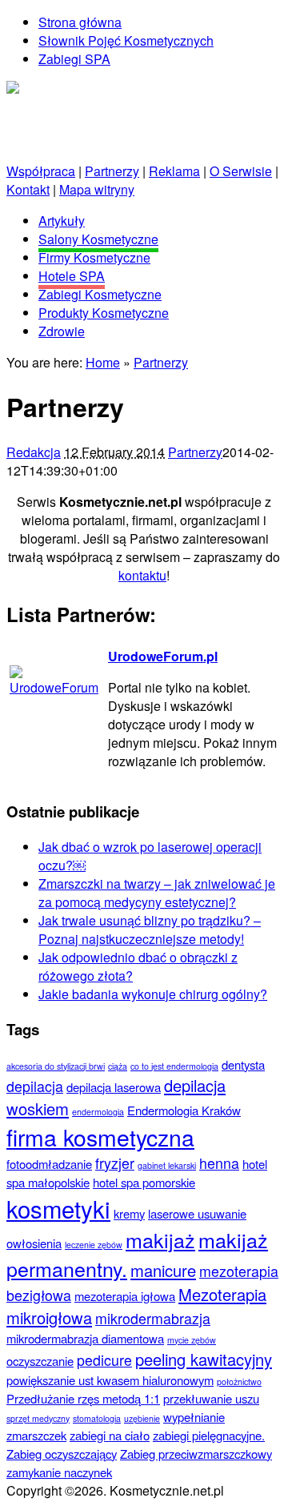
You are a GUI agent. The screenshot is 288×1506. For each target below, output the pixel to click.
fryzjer (114, 1163)
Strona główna (80, 22)
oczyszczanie (40, 1360)
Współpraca (40, 171)
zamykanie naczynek (59, 1472)
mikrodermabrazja (152, 1318)
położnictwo (239, 1381)
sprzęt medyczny (38, 1418)
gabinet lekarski (167, 1165)
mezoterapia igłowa (124, 1295)
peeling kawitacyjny (203, 1359)
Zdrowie (61, 331)
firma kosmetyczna (100, 1136)
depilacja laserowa (113, 1086)
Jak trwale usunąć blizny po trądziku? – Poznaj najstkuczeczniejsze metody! (149, 929)
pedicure (104, 1360)
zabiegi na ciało (110, 1435)
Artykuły (61, 220)
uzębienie (142, 1418)
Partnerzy (112, 171)
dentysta (243, 1064)
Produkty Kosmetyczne (103, 312)
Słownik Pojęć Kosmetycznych (126, 40)
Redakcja (33, 452)
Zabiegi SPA (74, 59)
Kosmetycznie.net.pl (63, 108)
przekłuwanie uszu (211, 1398)
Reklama (174, 171)
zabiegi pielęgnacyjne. (209, 1435)
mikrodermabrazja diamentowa (85, 1338)
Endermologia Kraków (184, 1110)
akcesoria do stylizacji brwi (55, 1066)
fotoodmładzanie (49, 1163)
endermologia (98, 1112)
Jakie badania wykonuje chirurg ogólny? (152, 994)
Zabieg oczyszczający (61, 1453)
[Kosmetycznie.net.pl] (70, 90)
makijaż (160, 1239)
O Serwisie (241, 171)
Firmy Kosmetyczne (94, 257)
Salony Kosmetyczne (98, 239)
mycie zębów (191, 1340)
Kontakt (28, 189)
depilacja (34, 1086)
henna (219, 1163)
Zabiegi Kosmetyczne (100, 294)
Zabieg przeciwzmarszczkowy (196, 1453)
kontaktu (142, 575)
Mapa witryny (96, 189)
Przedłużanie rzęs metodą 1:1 (83, 1398)
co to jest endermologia (174, 1066)
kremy (129, 1213)
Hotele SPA (71, 276)
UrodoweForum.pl (163, 656)
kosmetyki (58, 1208)
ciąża (117, 1066)
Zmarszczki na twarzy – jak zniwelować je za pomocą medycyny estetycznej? (156, 892)
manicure (163, 1270)
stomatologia (97, 1418)
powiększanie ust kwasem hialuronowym (110, 1379)
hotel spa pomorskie (144, 1182)
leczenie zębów (93, 1245)
